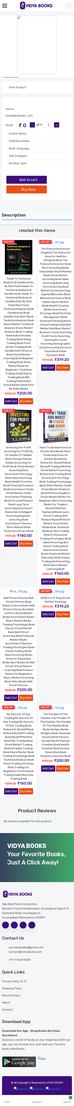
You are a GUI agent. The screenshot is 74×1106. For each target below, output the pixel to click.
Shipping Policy (12, 988)
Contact (7, 1009)
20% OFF (8, 241)
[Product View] (18, 271)
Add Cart (11, 401)
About (6, 1002)
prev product (17, 87)
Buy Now (26, 401)
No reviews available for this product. (28, 821)
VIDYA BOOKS (55, 1082)
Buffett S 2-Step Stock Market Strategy (55, 599)
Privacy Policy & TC (14, 981)
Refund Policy (11, 995)
